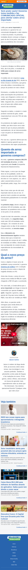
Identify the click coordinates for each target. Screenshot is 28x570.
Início (14, 543)
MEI (14, 561)
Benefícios (14, 549)
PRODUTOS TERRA (22, 1)
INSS (14, 552)
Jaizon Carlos (8, 22)
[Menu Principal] (25, 6)
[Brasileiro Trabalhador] (7, 6)
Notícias (14, 546)
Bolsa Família (14, 558)
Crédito (14, 555)
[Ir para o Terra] (4, 1)
